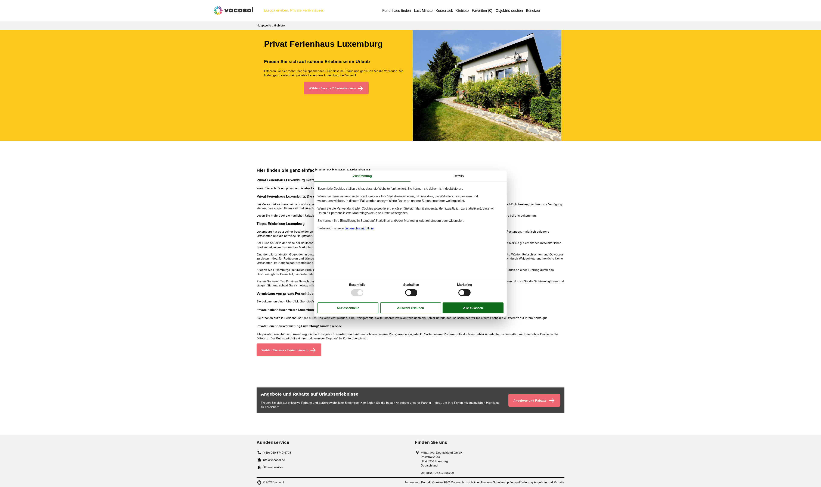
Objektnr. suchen (509, 11)
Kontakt (426, 482)
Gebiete (462, 11)
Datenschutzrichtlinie (465, 482)
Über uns (486, 482)
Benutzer (533, 11)
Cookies (437, 482)
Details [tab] (458, 176)
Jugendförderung (521, 482)
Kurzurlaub (444, 11)
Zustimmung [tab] (362, 176)
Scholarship (501, 482)
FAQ (447, 482)
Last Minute (423, 11)
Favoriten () (482, 11)
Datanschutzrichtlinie (359, 228)
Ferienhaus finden (396, 11)
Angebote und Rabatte (549, 482)
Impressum (412, 482)
